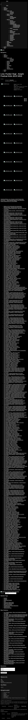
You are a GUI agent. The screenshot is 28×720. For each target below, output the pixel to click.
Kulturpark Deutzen (8, 600)
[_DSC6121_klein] (8, 171)
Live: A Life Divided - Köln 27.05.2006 (12, 584)
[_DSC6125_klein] (8, 180)
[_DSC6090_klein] (18, 105)
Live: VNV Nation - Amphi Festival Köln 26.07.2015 (14, 287)
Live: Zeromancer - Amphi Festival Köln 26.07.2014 (14, 408)
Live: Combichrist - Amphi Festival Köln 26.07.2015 (14, 295)
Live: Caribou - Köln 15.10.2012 (10, 541)
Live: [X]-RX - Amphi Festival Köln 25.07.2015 (13, 326)
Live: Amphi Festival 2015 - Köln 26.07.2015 (13, 212)
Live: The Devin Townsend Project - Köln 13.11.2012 (15, 537)
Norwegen (12, 32)
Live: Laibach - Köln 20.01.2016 (10, 269)
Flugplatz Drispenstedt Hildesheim (11, 605)
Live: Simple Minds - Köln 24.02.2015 (12, 339)
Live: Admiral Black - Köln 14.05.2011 (11, 586)
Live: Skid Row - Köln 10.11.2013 (11, 445)
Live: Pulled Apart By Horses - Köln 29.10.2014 (13, 359)
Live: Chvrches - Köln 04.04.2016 (11, 248)
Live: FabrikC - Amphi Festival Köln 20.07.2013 (13, 501)
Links (2, 680)
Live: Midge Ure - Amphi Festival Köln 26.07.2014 (14, 394)
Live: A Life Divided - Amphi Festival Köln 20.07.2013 (15, 500)
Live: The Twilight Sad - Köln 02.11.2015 (12, 278)
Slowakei (12, 37)
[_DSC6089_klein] (8, 105)
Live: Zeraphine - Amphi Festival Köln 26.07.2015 (14, 297)
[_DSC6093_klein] (18, 114)
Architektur (9, 42)
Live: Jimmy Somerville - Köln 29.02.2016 (12, 257)
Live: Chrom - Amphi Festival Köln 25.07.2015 (13, 331)
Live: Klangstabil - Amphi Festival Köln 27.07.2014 (14, 385)
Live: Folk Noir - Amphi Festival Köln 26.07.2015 (14, 294)
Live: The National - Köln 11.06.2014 (11, 420)
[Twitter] (2, 1)
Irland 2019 (15, 29)
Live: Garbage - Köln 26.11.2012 (10, 530)
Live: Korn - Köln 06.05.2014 (10, 423)
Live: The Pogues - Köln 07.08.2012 (11, 548)
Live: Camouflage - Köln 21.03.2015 (11, 334)
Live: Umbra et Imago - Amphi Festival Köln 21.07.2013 (15, 461)
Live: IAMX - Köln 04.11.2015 (10, 276)
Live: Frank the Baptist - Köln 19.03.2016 (12, 252)
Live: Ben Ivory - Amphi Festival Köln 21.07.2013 (14, 472)
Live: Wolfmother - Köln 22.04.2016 (11, 245)
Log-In (2, 687)
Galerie (5, 9)
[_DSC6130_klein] (18, 189)
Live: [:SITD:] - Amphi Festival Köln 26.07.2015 (13, 317)
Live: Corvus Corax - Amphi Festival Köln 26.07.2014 (15, 406)
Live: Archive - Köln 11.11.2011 (10, 511)
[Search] (5, 1)
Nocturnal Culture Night (9, 602)
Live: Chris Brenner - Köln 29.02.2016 (12, 258)
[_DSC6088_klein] (18, 96)
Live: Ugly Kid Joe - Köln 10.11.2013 (11, 446)
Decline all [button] (10, 706)
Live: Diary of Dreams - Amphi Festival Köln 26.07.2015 (15, 288)
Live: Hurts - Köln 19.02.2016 (10, 262)
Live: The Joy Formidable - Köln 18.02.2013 (13, 526)
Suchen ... (3, 593)
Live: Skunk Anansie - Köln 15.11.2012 (12, 534)
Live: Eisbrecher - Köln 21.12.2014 (11, 346)
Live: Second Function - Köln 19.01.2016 (12, 271)
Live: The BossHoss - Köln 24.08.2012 (12, 544)
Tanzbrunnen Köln (8, 607)
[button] (1, 203)
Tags (5, 48)
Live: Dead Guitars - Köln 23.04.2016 (11, 247)
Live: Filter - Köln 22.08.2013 (10, 451)
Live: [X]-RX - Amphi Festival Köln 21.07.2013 (13, 473)
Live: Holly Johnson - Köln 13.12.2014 (12, 347)
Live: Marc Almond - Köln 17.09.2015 (11, 286)
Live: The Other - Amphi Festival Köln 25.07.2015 (14, 329)
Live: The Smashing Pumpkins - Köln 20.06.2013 (14, 504)
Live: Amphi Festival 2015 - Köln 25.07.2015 (13, 214)
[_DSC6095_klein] (8, 124)
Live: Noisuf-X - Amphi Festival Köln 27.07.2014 (14, 389)
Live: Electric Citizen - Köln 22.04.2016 (12, 246)
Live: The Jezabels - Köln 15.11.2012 (11, 535)
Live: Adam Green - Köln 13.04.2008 (11, 587)
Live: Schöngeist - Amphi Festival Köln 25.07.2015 (14, 333)
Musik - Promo (10, 14)
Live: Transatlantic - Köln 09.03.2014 (11, 434)
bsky (7, 1)
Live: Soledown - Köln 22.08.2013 (11, 452)
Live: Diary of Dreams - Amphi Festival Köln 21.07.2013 (15, 460)
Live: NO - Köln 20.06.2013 (9, 505)
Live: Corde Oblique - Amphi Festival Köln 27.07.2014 (15, 381)
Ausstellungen (13, 17)
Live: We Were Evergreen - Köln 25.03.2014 (13, 430)
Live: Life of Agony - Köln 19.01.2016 (11, 270)
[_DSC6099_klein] (8, 133)
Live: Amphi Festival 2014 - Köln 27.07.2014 (13, 217)
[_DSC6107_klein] (18, 143)
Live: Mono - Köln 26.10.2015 (10, 280)
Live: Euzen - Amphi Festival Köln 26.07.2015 (13, 300)
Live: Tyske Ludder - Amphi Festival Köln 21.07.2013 (15, 471)
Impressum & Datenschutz (6, 682)
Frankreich (12, 22)
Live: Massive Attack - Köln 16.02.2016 (12, 265)
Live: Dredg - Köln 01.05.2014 (10, 425)
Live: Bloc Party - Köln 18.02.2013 (11, 525)
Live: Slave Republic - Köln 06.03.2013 (12, 524)
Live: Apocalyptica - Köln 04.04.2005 (11, 513)
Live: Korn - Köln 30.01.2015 (10, 341)
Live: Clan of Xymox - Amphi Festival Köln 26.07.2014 (15, 412)
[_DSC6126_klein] (18, 180)
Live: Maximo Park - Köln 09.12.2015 (11, 273)
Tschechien (12, 39)
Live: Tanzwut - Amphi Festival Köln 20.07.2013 (14, 491)
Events (8, 15)
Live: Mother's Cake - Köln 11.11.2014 (12, 354)
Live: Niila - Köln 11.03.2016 (10, 254)
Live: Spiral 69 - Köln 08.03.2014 (11, 436)
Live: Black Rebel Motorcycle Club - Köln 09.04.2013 (15, 517)
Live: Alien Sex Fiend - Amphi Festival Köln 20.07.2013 (15, 476)
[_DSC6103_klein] (18, 133)
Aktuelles (6, 8)
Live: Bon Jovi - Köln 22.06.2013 (10, 502)
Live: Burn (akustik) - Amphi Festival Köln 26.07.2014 (15, 407)
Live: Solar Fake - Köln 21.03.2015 (11, 335)
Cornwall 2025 (16, 27)
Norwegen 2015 (16, 33)
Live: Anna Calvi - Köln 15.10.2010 (11, 515)
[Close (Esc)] (24, 98)
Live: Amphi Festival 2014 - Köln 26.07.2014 (13, 218)
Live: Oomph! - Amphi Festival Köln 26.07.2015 (13, 292)
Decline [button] (8, 713)
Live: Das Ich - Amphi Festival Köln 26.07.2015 (13, 304)
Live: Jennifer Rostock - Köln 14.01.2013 (12, 527)
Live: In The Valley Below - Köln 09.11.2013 (13, 449)
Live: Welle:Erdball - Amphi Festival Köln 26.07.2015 (15, 293)
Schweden (12, 34)
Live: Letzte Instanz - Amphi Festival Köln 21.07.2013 (15, 463)
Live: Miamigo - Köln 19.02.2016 (10, 263)
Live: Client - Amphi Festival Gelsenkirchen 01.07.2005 (15, 571)
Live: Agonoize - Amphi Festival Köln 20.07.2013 (14, 487)
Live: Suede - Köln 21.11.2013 (10, 443)
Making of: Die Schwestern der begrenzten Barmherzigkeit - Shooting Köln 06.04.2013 (13, 207)
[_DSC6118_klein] (8, 161)
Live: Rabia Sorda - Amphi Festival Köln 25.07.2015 (15, 330)
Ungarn (11, 40)
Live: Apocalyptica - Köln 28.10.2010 (11, 512)
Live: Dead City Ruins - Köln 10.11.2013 (12, 447)
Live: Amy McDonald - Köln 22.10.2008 (12, 589)
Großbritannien (13, 23)
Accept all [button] (4, 706)
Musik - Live (9, 10)
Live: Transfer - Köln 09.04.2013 (10, 518)
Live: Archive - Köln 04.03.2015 (10, 338)
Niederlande (12, 31)
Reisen (8, 19)
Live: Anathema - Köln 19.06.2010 (11, 532)
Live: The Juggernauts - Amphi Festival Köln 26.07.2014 (15, 417)
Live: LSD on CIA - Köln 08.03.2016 (11, 256)
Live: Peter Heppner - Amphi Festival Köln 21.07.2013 (15, 453)
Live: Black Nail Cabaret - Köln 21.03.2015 (13, 336)
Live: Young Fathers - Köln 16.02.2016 (12, 266)
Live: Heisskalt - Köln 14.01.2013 (11, 528)
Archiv (5, 46)
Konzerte (12, 13)
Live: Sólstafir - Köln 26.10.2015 (10, 279)
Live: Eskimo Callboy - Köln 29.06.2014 (12, 419)
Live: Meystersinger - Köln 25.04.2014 (12, 428)
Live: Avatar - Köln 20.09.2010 (10, 508)
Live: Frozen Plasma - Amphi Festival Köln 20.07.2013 (15, 496)
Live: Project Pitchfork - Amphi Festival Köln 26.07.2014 (15, 392)
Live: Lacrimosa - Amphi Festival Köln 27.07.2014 (14, 368)
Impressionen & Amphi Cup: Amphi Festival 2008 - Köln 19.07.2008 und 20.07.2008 (15, 233)
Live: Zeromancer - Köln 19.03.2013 (11, 520)
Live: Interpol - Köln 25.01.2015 (10, 344)
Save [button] (12, 717)
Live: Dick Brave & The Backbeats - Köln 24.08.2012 (15, 546)
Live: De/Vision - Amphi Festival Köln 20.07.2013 (14, 486)
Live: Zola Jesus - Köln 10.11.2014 (11, 356)
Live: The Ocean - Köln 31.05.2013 (11, 507)
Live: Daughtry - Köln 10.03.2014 (11, 432)
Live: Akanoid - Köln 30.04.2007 (10, 585)
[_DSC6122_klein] (18, 171)
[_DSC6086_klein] (8, 96)
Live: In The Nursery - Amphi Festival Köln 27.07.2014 (15, 384)
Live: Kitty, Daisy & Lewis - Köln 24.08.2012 (13, 547)
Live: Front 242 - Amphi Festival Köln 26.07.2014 (14, 395)
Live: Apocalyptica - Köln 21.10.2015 (11, 282)
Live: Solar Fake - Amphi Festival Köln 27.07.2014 (14, 386)
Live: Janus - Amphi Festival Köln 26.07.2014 (13, 399)
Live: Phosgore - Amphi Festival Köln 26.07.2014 (14, 416)
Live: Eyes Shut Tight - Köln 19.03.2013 (12, 522)
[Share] (26, 98)
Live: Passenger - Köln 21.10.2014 (11, 362)
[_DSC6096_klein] (18, 124)
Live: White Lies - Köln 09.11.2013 (11, 448)
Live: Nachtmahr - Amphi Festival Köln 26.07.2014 (14, 400)
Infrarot (8, 44)
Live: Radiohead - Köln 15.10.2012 (11, 540)
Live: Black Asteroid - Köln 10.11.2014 (12, 357)
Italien (11, 30)
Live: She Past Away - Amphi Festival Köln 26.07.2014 (15, 415)
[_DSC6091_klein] (8, 114)
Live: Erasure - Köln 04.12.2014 (10, 348)
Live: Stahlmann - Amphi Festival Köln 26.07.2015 (14, 311)
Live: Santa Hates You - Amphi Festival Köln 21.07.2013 (15, 466)
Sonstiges (12, 18)
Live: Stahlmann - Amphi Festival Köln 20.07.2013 (14, 498)
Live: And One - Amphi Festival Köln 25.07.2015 (14, 318)
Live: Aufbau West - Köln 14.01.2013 (11, 529)
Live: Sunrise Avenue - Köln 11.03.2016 (12, 253)
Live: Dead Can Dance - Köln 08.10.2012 (12, 542)
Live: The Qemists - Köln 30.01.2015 (11, 342)
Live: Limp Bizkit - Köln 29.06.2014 (11, 418)
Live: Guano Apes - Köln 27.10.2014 (11, 360)
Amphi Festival (7, 606)
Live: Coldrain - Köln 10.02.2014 (10, 442)
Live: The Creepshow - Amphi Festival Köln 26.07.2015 (15, 307)
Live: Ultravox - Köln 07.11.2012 (10, 539)
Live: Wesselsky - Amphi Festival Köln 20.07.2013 (14, 492)
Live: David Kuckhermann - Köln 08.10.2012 (13, 543)
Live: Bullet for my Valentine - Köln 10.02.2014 (13, 440)
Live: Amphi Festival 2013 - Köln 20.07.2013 (13, 222)
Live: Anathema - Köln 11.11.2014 (11, 353)
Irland (11, 28)
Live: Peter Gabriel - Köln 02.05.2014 (11, 424)
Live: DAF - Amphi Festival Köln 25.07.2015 (13, 325)
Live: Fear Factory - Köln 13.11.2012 (11, 536)
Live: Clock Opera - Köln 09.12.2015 (11, 274)
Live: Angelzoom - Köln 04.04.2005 (11, 516)
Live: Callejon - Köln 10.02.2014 (10, 441)
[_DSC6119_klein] (18, 161)
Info (1, 679)
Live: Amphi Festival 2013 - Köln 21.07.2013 (13, 221)
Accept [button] (3, 713)
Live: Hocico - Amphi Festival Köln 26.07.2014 (13, 401)
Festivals (12, 11)
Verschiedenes (10, 45)
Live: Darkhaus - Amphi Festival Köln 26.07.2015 (14, 305)
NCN (5, 601)
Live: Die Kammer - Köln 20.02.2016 (11, 259)
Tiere (8, 43)
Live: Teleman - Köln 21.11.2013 (10, 444)
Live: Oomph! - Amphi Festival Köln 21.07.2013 (13, 457)
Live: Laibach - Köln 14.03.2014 (10, 431)
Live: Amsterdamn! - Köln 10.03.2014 (11, 433)
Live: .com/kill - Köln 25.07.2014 (10, 364)
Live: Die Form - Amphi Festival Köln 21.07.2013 (14, 459)
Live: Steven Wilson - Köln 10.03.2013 (12, 519)
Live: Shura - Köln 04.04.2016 (10, 250)
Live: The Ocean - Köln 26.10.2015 (11, 281)
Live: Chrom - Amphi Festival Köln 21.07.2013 (13, 475)
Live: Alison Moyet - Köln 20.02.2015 (11, 340)
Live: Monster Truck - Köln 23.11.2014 (12, 352)
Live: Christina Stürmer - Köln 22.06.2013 (12, 503)
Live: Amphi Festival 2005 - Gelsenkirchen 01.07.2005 (15, 242)
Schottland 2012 (16, 25)
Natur (8, 41)
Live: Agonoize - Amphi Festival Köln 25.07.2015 (14, 322)
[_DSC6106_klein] (8, 143)
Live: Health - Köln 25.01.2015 (10, 345)
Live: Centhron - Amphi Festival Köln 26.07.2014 (14, 413)
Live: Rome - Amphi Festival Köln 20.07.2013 (13, 484)
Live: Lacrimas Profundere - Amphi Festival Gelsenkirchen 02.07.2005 (13, 563)
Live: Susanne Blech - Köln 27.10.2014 (12, 361)
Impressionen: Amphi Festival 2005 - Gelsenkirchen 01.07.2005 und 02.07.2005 (14, 244)
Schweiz (12, 36)
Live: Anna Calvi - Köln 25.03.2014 (11, 429)
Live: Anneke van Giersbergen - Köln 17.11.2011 (14, 514)
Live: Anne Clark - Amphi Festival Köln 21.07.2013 (14, 456)
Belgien (11, 20)
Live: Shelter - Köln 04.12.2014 (10, 349)
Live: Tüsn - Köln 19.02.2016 (10, 264)
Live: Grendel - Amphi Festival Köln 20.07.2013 (14, 490)
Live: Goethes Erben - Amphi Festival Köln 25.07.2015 (15, 321)
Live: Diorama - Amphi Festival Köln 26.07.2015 (14, 314)
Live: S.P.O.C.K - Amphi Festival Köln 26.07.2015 (14, 306)
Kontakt (2, 681)
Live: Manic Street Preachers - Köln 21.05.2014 (14, 422)
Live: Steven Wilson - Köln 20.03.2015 (12, 337)
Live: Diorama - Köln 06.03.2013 (10, 523)
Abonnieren (3, 672)
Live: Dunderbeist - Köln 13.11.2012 (11, 538)
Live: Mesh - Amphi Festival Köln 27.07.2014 (13, 380)
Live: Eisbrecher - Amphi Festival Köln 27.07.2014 (14, 369)
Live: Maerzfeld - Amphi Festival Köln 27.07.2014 (14, 387)
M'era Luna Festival (8, 604)
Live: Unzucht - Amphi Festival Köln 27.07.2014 (14, 388)
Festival (5, 599)
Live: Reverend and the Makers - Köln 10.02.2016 (14, 268)
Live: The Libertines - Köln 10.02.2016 (12, 267)
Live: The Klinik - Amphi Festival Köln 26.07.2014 (14, 396)
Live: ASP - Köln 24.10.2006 (10, 510)
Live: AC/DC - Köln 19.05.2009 (10, 588)
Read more (23, 706)
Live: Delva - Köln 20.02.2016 (10, 261)
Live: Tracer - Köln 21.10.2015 (10, 283)
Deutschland (12, 21)
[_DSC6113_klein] (18, 152)
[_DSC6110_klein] (8, 152)
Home (5, 7)
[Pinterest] (4, 1)
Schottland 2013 (16, 26)
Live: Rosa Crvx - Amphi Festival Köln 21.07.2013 (14, 458)
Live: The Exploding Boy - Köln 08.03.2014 (13, 435)
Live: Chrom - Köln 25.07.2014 (10, 366)
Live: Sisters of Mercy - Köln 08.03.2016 (12, 255)
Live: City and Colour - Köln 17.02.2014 (12, 437)
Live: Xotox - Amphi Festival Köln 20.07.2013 (13, 499)
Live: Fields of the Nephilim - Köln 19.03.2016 (13, 251)
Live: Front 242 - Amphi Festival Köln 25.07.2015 (14, 319)
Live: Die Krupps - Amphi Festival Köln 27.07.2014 (14, 370)
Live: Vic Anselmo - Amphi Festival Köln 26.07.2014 (14, 402)
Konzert (5, 598)
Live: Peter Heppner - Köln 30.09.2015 (12, 285)
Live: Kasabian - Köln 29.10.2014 (11, 358)
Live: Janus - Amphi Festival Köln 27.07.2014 (13, 373)
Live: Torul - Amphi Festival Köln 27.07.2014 (13, 390)
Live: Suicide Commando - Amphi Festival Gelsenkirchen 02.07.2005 (12, 558)
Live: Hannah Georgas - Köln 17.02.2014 (12, 439)
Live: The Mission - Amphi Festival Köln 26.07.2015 (14, 289)
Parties (11, 16)
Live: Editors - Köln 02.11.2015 (10, 277)
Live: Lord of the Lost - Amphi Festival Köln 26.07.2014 (15, 409)
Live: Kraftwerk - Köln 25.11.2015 (11, 275)
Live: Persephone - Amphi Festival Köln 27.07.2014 (14, 377)
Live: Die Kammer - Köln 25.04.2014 (11, 427)
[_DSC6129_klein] (8, 189)
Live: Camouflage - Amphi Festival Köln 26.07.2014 (14, 393)
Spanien (12, 38)
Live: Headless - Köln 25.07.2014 (11, 365)
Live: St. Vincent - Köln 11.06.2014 (11, 421)
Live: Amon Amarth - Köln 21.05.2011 (11, 583)
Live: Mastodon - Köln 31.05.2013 (11, 506)
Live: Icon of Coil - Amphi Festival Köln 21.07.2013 (14, 465)
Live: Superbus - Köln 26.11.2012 (11, 531)
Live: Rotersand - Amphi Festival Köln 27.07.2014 (14, 378)
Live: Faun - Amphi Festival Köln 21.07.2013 (13, 464)
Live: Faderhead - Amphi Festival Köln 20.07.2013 (14, 493)
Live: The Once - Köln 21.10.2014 (11, 363)
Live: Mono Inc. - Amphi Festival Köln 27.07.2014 (14, 376)
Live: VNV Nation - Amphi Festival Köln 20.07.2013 (14, 477)
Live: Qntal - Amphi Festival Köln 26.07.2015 (13, 301)
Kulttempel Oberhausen (9, 603)
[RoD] (10, 591)
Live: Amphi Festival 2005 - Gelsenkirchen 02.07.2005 (15, 239)
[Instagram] (3, 1)
